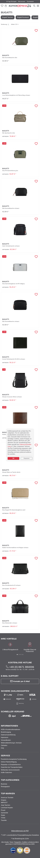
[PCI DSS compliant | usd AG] (27, 850)
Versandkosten (6, 740)
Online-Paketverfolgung (9, 762)
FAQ (2, 748)
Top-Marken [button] (8, 793)
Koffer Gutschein (6, 772)
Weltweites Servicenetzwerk (10, 770)
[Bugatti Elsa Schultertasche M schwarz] (20, 569)
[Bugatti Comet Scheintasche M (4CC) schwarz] (20, 343)
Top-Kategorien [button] (10, 780)
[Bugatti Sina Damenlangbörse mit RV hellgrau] (20, 267)
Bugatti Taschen (7, 17)
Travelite (4, 820)
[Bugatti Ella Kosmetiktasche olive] (20, 41)
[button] (5, 24)
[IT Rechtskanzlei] (20, 850)
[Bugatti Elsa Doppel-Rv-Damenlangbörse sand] (20, 493)
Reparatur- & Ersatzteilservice (11, 764)
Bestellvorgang (6, 732)
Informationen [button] (9, 726)
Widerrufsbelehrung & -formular (11, 743)
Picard (3, 810)
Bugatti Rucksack (23, 17)
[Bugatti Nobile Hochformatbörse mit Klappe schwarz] (20, 531)
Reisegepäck (5, 786)
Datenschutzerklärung (8, 735)
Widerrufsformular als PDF (20, 831)
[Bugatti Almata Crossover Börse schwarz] (20, 380)
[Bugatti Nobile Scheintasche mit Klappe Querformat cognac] (20, 418)
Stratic (3, 815)
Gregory (3, 800)
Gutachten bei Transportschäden (11, 767)
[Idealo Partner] (13, 850)
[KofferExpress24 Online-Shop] (20, 5)
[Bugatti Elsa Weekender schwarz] (20, 607)
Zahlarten (4, 745)
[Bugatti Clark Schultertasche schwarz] (20, 230)
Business (4, 784)
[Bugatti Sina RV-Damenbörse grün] (20, 154)
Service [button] (5, 755)
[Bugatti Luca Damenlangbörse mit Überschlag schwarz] (20, 79)
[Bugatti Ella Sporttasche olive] (20, 117)
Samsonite (4, 813)
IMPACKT (4, 802)
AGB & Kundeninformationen (10, 729)
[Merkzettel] (2, 6)
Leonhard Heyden (7, 807)
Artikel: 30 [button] (14, 24)
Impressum (4, 737)
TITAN (3, 818)
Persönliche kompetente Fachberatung (14, 759)
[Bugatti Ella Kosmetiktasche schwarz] (20, 192)
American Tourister (7, 797)
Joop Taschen (5, 805)
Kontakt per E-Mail (21, 681)
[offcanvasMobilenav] (37, 6)
